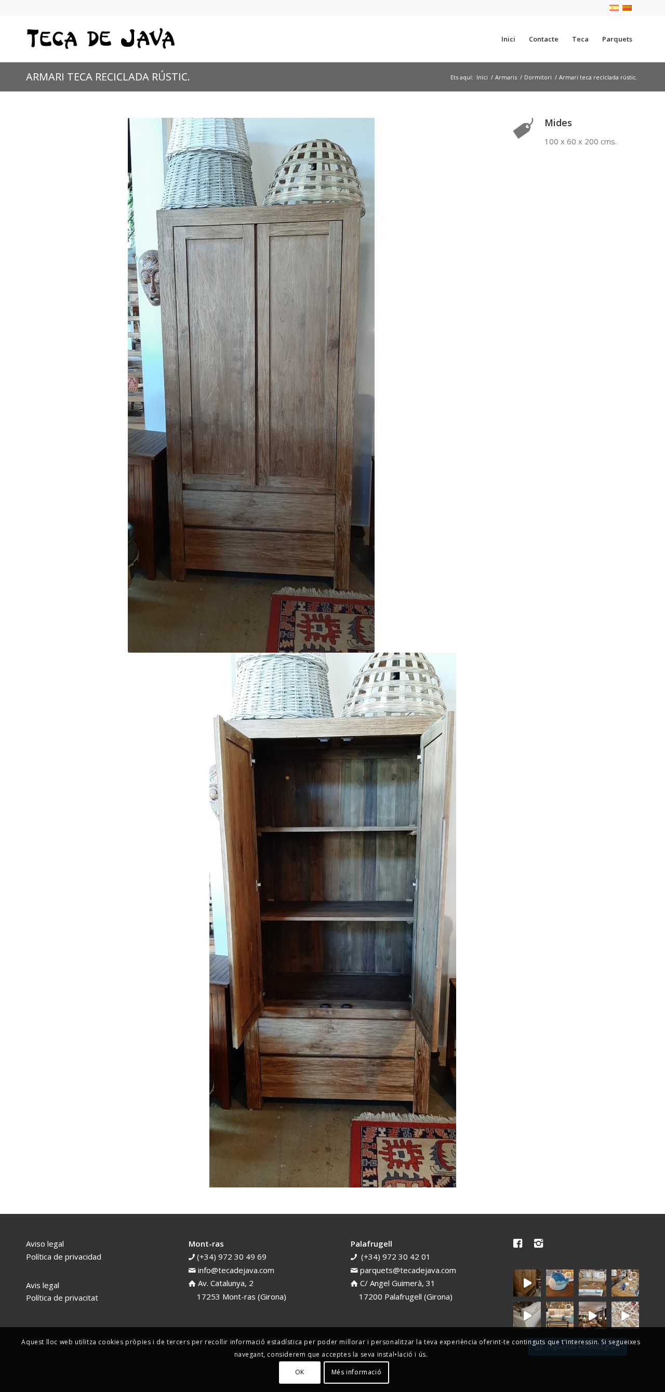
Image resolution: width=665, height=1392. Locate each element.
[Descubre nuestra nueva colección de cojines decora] (592, 1283)
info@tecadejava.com (236, 1270)
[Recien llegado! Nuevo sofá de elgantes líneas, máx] (527, 1315)
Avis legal (42, 1285)
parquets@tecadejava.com (408, 1270)
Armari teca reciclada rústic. (108, 77)
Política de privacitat (62, 1297)
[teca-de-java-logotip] (104, 39)
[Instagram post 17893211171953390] (592, 1315)
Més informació (356, 1372)
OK (299, 1372)
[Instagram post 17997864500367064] (625, 1315)
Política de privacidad (63, 1256)
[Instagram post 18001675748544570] (527, 1283)
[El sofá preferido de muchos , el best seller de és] (560, 1315)
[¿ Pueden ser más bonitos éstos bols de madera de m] (625, 1283)
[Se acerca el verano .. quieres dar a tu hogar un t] (560, 1283)
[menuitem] (508, 39)
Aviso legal (45, 1243)
